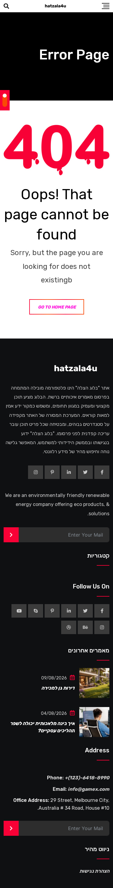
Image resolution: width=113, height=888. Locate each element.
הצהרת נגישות (94, 871)
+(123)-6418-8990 (87, 778)
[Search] (6, 6)
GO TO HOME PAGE (57, 307)
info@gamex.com (88, 789)
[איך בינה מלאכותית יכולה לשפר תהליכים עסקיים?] (94, 722)
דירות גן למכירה (58, 688)
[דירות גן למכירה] (94, 683)
